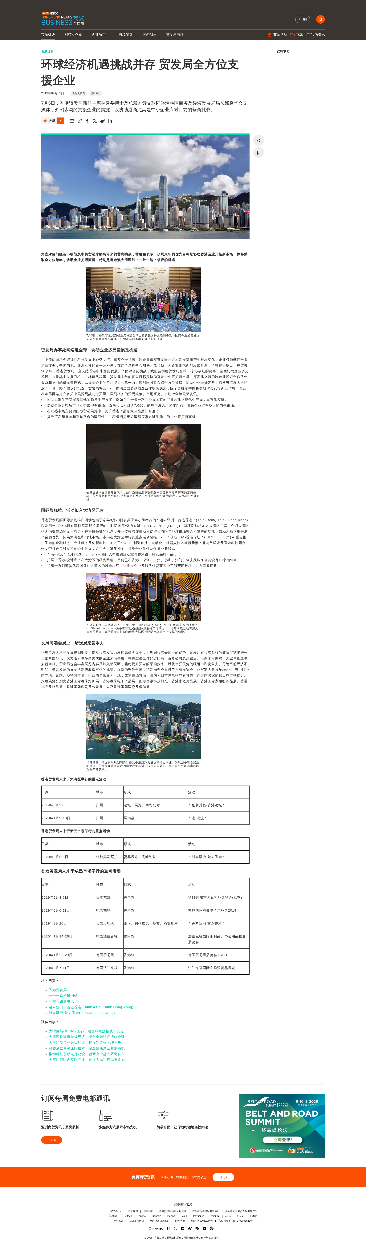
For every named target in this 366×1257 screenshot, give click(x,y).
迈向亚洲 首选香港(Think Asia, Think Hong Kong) (91, 1007)
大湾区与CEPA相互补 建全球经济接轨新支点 (86, 1031)
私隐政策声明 (136, 1220)
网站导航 (180, 1220)
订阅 (53, 1139)
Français (156, 1216)
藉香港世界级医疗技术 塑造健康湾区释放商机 (87, 1048)
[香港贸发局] (183, 1204)
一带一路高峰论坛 (63, 1001)
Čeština (113, 1216)
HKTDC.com (115, 1211)
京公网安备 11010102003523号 (235, 1220)
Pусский (215, 1216)
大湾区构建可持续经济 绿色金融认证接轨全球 (87, 1037)
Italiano (171, 1216)
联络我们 (148, 1211)
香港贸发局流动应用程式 (172, 1211)
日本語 (253, 1216)
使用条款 (118, 1220)
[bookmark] (258, 152)
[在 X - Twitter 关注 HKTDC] (175, 1228)
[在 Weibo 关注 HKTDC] (190, 1228)
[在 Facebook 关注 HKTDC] (168, 1228)
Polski (184, 1216)
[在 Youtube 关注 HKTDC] (204, 1228)
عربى (228, 1216)
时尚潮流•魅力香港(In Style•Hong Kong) (82, 1013)
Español (142, 1216)
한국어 (240, 1216)
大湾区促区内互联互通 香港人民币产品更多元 (87, 1060)
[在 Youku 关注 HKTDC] (212, 1228)
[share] (258, 140)
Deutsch (127, 1216)
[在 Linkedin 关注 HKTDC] (183, 1228)
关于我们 (133, 1211)
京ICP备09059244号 (202, 1220)
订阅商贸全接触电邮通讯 (205, 1211)
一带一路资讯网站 (63, 996)
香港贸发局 (58, 990)
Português (198, 1216)
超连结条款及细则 (159, 1220)
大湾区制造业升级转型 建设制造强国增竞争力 (87, 1042)
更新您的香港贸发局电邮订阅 (241, 1211)
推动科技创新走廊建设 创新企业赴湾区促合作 (87, 1054)
